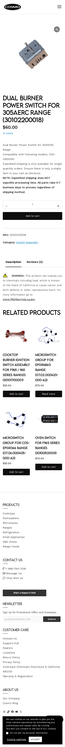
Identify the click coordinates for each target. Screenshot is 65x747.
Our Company (11, 698)
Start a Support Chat (25, 593)
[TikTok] (8, 711)
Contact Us (10, 638)
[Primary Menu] (59, 7)
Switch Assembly (27, 242)
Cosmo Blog (10, 703)
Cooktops (9, 513)
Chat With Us (14, 578)
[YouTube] (16, 711)
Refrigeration (11, 532)
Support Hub (11, 643)
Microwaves (10, 522)
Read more (48, 393)
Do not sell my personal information (28, 733)
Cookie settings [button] (16, 739)
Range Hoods (11, 546)
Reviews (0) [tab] (35, 262)
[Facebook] (12, 711)
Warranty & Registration (18, 676)
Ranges (7, 527)
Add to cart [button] (16, 393)
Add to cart (32, 215)
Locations (9, 652)
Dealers (8, 648)
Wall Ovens (10, 541)
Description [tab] (13, 262)
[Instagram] (4, 711)
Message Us (14, 573)
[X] (20, 711)
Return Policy (11, 657)
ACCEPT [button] (35, 739)
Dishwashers (11, 518)
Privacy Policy (11, 662)
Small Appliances (14, 537)
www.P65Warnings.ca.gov (19, 299)
